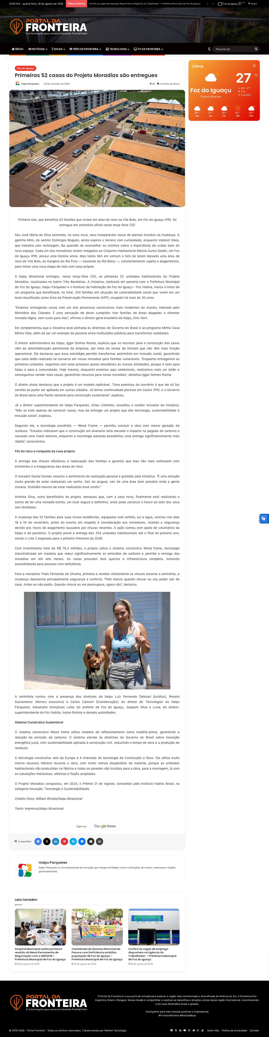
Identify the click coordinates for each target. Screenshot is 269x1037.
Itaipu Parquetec (30, 83)
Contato (254, 1030)
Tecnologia (118, 49)
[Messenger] (82, 841)
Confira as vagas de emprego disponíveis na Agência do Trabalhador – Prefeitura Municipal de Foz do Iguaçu (152, 954)
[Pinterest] (64, 841)
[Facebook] (38, 841)
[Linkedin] (55, 841)
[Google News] (105, 826)
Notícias (38, 49)
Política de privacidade (234, 1030)
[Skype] (73, 841)
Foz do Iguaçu (25, 68)
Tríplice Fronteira (85, 49)
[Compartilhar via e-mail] (90, 841)
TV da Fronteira (148, 49)
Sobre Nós (213, 1030)
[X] (47, 841)
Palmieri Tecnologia (115, 1030)
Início (19, 49)
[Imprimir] (99, 841)
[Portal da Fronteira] (49, 27)
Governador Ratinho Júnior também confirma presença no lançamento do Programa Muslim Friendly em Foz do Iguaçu (149, 3)
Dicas (58, 49)
